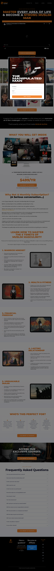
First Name (14, 86)
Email (13, 90)
